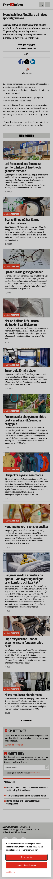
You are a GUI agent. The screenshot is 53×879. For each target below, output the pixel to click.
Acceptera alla (26, 857)
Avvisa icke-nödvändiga (26, 865)
